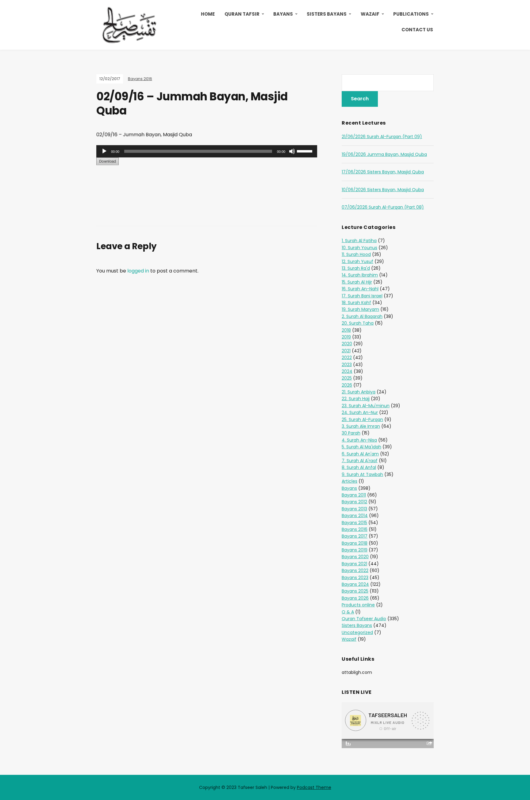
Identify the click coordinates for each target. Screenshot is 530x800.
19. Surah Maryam (360, 309)
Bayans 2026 (355, 598)
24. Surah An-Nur (360, 412)
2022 (347, 357)
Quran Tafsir (242, 14)
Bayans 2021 (354, 564)
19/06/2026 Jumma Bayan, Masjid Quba (384, 154)
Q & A (348, 612)
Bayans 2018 (354, 543)
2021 (346, 351)
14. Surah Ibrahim (360, 275)
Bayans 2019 (354, 550)
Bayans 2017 (354, 536)
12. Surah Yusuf (357, 261)
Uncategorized (357, 632)
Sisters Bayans (327, 14)
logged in (138, 270)
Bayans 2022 (355, 570)
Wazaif (370, 14)
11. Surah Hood (356, 254)
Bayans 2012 (354, 502)
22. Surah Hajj (356, 399)
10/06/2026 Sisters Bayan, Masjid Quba (383, 190)
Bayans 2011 (354, 495)
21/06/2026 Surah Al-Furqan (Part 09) (382, 136)
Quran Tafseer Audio (364, 619)
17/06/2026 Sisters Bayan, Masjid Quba (383, 172)
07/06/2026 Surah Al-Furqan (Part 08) (383, 207)
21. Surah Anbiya (358, 392)
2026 (347, 385)
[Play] (104, 151)
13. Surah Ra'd (356, 268)
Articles (349, 481)
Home (208, 14)
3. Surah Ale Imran (361, 426)
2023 (347, 364)
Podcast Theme (314, 787)
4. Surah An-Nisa (359, 440)
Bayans (283, 14)
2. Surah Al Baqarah (362, 316)
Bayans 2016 (140, 79)
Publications (411, 14)
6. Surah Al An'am (360, 454)
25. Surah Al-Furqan (362, 419)
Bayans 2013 (354, 509)
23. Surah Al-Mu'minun (366, 406)
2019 (346, 337)
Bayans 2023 (355, 577)
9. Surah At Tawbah (362, 474)
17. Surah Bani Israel (362, 296)
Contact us (417, 29)
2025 (347, 378)
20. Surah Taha (358, 323)
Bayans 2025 (355, 591)
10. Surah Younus (359, 248)
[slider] (305, 150)
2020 (347, 344)
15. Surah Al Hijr (357, 282)
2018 (346, 330)
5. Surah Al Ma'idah (361, 447)
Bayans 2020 (355, 557)
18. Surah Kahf (356, 303)
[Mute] (292, 151)
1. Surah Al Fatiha (359, 241)
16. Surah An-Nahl (360, 289)
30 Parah (351, 433)
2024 (347, 371)
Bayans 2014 (355, 515)
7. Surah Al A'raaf (360, 461)
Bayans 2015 (354, 523)
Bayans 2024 (355, 584)
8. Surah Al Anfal (359, 467)
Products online (358, 605)
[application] (206, 151)
